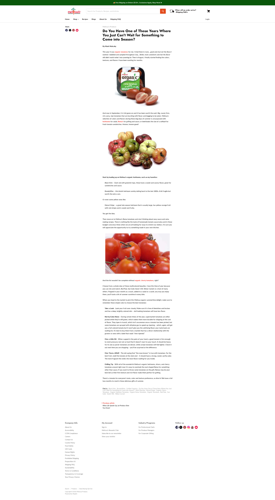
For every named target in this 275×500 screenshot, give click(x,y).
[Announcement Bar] (137, 2)
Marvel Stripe (150, 390)
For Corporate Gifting (146, 433)
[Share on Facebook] (66, 30)
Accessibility (69, 430)
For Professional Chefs (147, 427)
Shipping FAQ (115, 19)
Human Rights (70, 452)
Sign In (104, 427)
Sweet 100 (110, 394)
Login (207, 19)
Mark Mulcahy (140, 390)
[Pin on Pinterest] (73, 30)
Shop (75, 19)
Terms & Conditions (72, 471)
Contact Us (69, 440)
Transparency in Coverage (74, 474)
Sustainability (69, 468)
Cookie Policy (70, 443)
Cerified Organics (132, 388)
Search (67, 489)
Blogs (94, 19)
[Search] (163, 11)
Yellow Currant (120, 394)
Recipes (85, 19)
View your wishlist (108, 436)
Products (74, 489)
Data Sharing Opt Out (85, 489)
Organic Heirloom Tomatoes (119, 392)
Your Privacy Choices (72, 477)
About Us (103, 19)
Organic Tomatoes (153, 392)
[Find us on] (77, 30)
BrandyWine (121, 388)
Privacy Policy (70, 455)
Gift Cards (68, 449)
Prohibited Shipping (72, 458)
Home (67, 19)
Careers (67, 436)
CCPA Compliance (71, 433)
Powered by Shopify (71, 494)
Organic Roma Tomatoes (138, 392)
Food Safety (69, 446)
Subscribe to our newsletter (111, 433)
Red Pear (163, 392)
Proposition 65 (70, 461)
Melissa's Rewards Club (110, 430)
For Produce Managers (146, 430)
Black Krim (112, 388)
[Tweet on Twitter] (70, 30)
